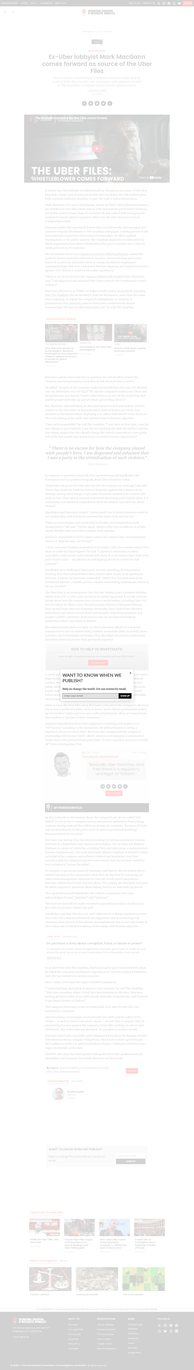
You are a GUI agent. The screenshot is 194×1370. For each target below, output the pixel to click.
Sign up (125, 695)
